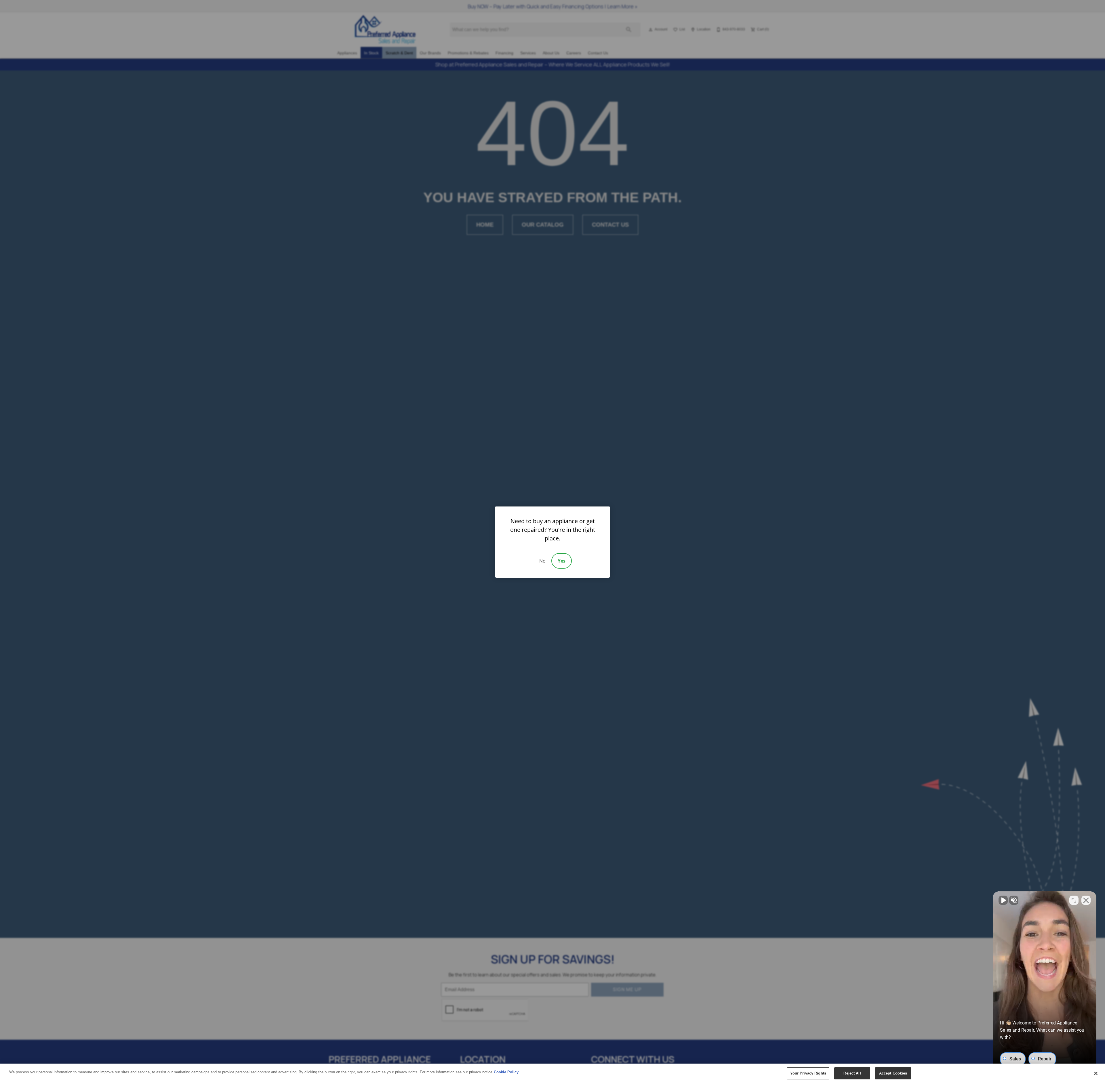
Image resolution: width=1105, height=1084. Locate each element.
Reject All (852, 1073)
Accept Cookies (893, 1073)
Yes (561, 561)
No (542, 561)
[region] (552, 1074)
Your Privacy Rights (808, 1073)
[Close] (1095, 1073)
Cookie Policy (506, 1072)
